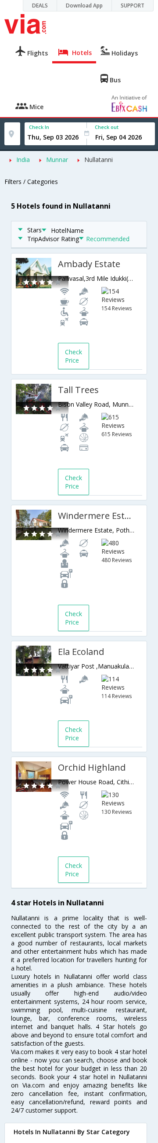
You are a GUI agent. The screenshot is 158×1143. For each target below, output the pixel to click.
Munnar (57, 159)
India (23, 159)
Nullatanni (98, 159)
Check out (106, 127)
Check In (39, 127)
